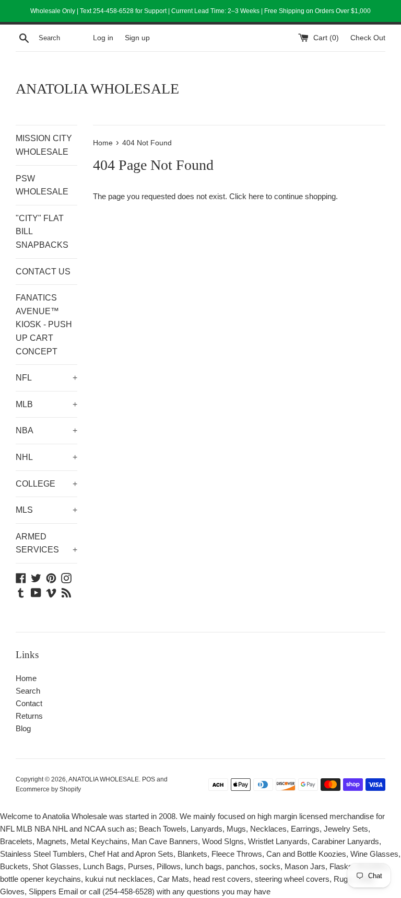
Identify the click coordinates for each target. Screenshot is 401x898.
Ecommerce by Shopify (48, 789)
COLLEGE (46, 483)
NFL (46, 377)
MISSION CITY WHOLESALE (44, 145)
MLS (46, 509)
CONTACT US (43, 271)
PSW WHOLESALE (42, 185)
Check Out (367, 38)
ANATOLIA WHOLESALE (97, 88)
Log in (103, 38)
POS (148, 779)
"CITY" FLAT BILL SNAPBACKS (42, 231)
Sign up (137, 38)
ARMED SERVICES (46, 543)
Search (28, 690)
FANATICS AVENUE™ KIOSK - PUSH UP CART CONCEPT (44, 324)
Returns (29, 715)
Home (26, 678)
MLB (46, 404)
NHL (46, 457)
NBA (46, 430)
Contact (29, 703)
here (256, 196)
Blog (23, 728)
